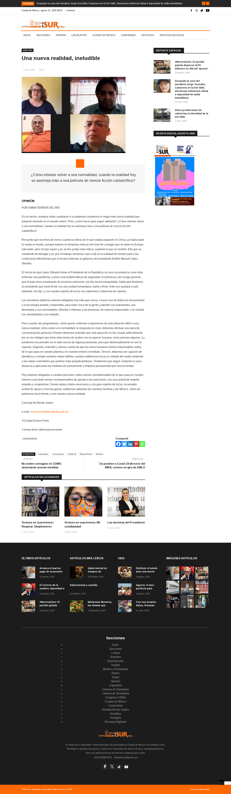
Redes (116, 673)
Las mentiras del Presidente (126, 522)
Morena (99, 454)
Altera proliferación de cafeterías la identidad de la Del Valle (191, 113)
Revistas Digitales (172, 35)
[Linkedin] (130, 444)
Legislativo (79, 35)
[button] (203, 3)
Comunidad (128, 35)
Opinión (61, 35)
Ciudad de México (104, 35)
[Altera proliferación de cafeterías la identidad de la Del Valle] (163, 115)
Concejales (43, 454)
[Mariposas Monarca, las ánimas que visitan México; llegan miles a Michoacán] (77, 606)
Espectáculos (115, 661)
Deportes (115, 657)
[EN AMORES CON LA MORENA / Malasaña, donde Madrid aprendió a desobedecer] (172, 607)
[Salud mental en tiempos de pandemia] (77, 572)
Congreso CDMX (115, 697)
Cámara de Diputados (115, 689)
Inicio (27, 35)
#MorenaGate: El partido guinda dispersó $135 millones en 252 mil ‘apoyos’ (191, 65)
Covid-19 (72, 454)
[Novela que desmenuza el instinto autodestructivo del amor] (187, 607)
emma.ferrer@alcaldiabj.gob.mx (49, 411)
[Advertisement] (179, 236)
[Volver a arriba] (221, 782)
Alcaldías (115, 713)
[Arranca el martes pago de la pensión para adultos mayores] (29, 572)
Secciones (43, 35)
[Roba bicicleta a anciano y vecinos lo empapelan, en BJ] (187, 592)
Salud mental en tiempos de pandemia (97, 571)
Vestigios (147, 35)
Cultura (115, 652)
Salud (115, 677)
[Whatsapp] (142, 444)
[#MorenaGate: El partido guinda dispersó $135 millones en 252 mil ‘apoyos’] (163, 67)
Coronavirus (58, 454)
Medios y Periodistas (115, 669)
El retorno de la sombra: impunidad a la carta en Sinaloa (52, 588)
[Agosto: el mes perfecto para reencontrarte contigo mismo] (125, 589)
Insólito (115, 665)
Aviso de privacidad (199, 789)
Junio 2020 (27, 50)
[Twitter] (124, 444)
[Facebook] (118, 444)
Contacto (70, 10)
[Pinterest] (136, 444)
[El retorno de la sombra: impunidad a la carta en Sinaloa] (29, 589)
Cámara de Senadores (115, 693)
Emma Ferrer (86, 454)
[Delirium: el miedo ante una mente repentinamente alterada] (125, 572)
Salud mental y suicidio (84, 585)
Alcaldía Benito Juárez (115, 709)
